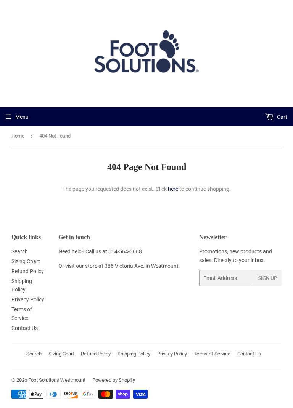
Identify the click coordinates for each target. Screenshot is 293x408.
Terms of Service (212, 354)
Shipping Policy (134, 354)
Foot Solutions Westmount (56, 380)
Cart (281, 117)
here (173, 189)
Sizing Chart (25, 261)
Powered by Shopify (113, 380)
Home (17, 136)
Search (19, 251)
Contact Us (24, 328)
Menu (22, 117)
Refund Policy (27, 271)
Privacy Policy (27, 299)
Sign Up (267, 278)
